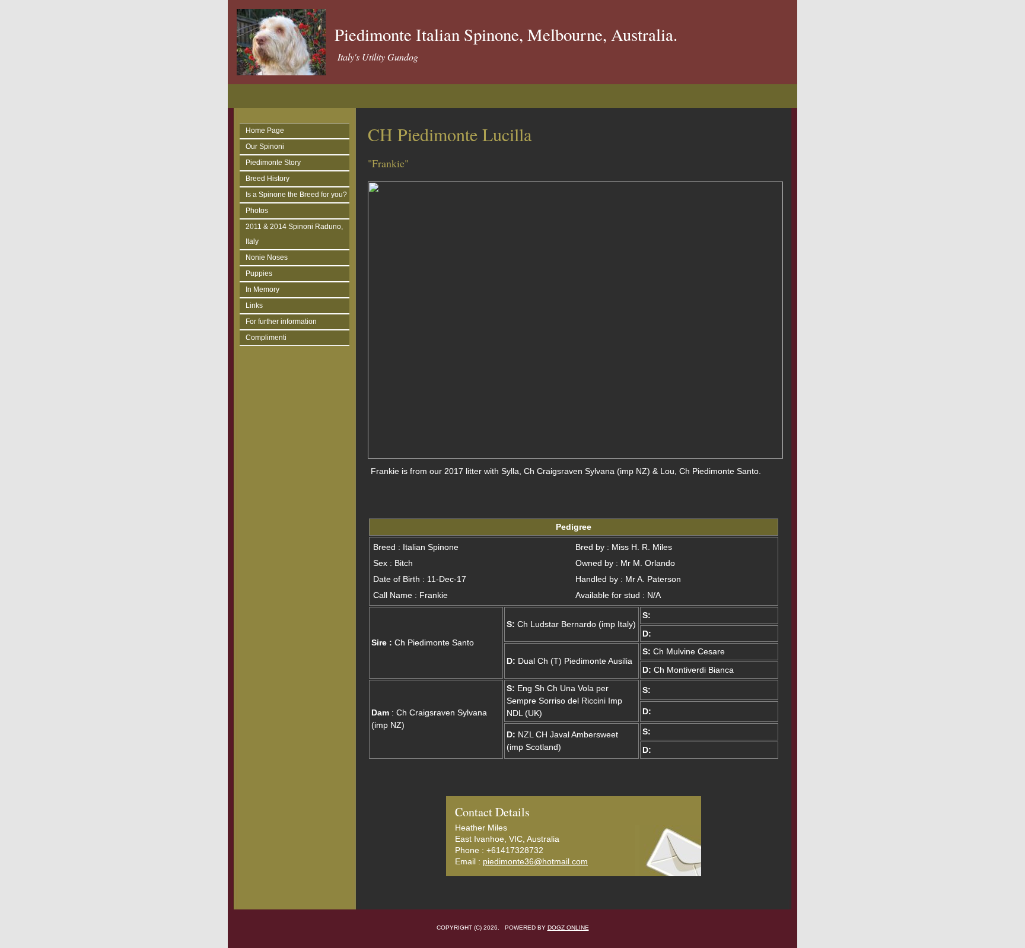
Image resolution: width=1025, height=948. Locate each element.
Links (254, 305)
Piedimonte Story (273, 162)
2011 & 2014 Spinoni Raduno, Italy (294, 234)
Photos (257, 210)
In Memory (262, 289)
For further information (281, 321)
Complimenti (266, 337)
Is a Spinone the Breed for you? (296, 194)
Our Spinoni (265, 146)
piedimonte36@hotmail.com (535, 861)
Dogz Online (568, 927)
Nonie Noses (267, 257)
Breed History (267, 178)
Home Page (265, 130)
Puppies (259, 273)
